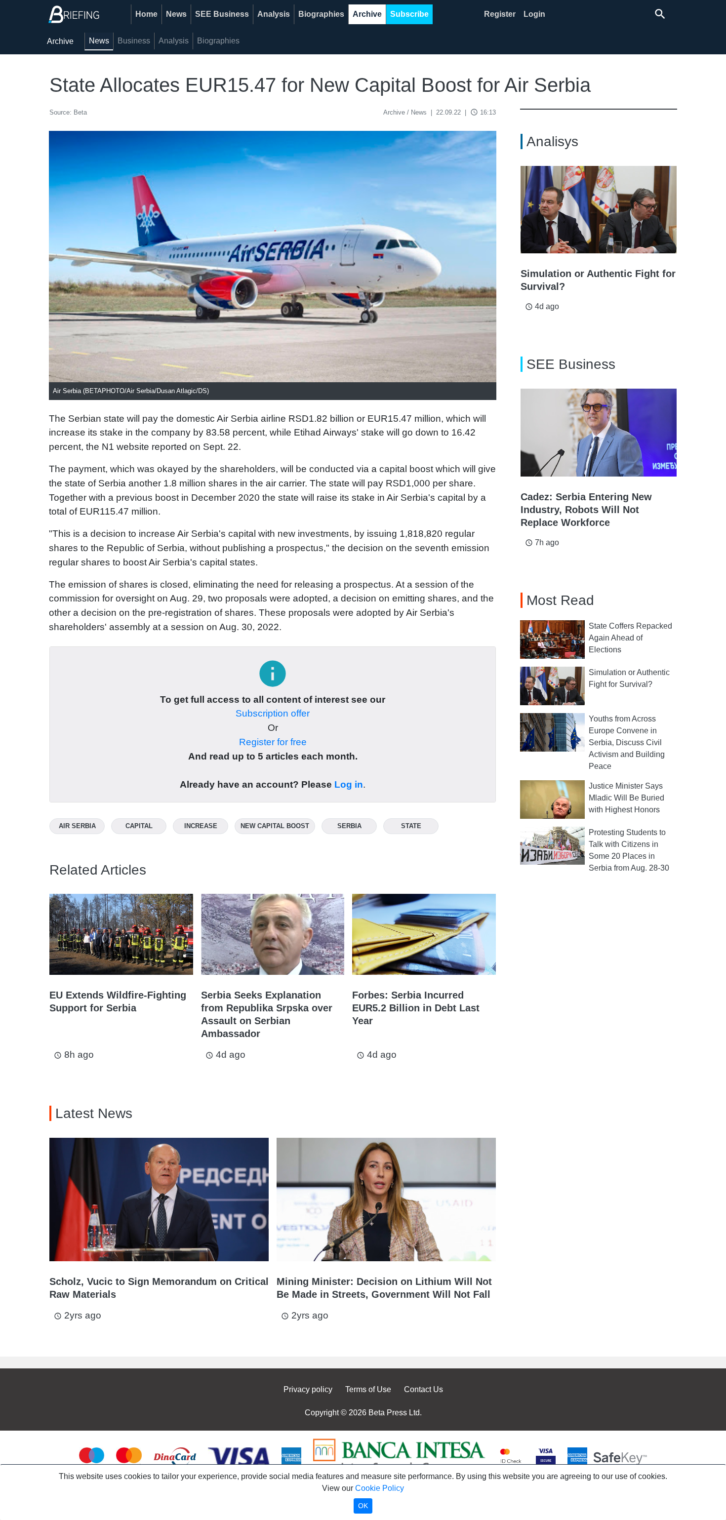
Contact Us (423, 1389)
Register (500, 14)
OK (363, 1506)
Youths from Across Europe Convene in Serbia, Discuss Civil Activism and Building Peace (627, 742)
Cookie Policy (379, 1488)
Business (134, 41)
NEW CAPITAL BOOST (275, 826)
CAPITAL (139, 826)
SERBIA (349, 826)
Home (146, 14)
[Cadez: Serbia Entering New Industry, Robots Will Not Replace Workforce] (599, 433)
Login (534, 14)
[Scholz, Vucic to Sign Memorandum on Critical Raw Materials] (159, 1199)
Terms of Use (368, 1389)
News (176, 14)
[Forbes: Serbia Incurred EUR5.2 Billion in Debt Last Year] (424, 934)
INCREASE (200, 826)
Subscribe (409, 14)
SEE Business (222, 14)
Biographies (321, 14)
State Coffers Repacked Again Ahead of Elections (630, 638)
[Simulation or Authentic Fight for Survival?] (599, 210)
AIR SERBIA (77, 826)
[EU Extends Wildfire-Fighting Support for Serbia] (121, 934)
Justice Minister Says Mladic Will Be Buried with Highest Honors (626, 798)
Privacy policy (307, 1389)
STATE (411, 826)
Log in (348, 784)
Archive (367, 14)
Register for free (273, 742)
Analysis (273, 14)
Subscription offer (273, 713)
